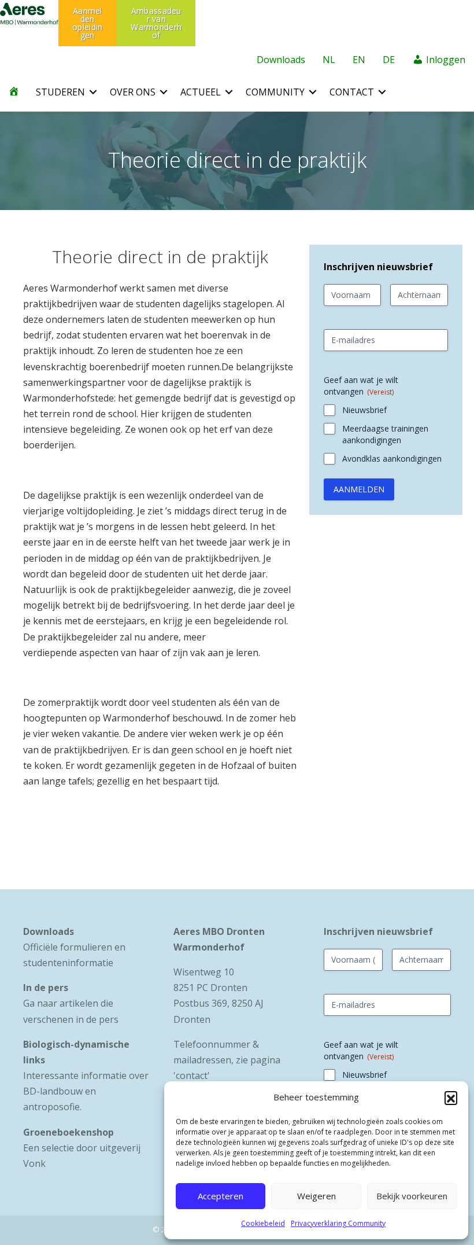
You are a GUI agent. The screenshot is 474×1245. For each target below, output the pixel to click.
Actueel (200, 92)
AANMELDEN (359, 489)
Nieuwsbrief (364, 409)
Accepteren (220, 1196)
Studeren (60, 92)
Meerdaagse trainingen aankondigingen (385, 434)
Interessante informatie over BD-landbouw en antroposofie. (86, 1091)
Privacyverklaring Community (338, 1223)
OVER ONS (132, 92)
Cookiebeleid (263, 1223)
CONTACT (351, 92)
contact (192, 1075)
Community (275, 92)
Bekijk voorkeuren (411, 1196)
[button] (451, 1097)
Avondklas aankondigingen (392, 458)
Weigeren (316, 1196)
